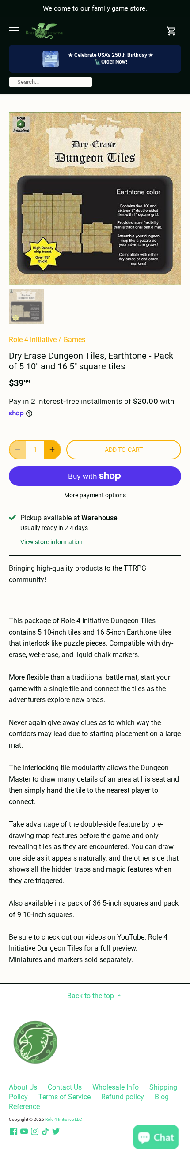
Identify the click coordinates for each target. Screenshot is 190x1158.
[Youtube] (24, 1131)
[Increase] (52, 449)
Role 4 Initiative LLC (63, 1119)
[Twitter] (56, 1131)
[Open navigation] (14, 30)
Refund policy (122, 1097)
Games (74, 339)
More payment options (95, 495)
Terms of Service (64, 1097)
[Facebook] (13, 1131)
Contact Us (65, 1087)
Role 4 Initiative (33, 339)
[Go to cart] (171, 31)
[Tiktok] (45, 1131)
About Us (23, 1087)
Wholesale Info (115, 1087)
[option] (95, 198)
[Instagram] (34, 1131)
